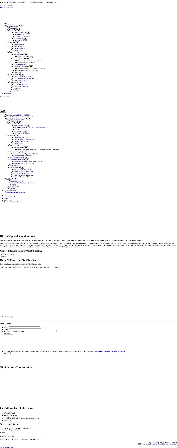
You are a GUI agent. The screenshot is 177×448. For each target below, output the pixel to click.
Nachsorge (3, 256)
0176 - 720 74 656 (6, 7)
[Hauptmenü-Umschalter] (3, 111)
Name (5, 327)
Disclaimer (166, 442)
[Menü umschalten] (22, 26)
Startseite (151, 442)
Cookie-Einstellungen (6, 447)
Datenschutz (158, 442)
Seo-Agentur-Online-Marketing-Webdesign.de (163, 444)
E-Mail (6, 329)
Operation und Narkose (7, 254)
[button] (19, 26)
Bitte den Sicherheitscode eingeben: (14, 331)
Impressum (174, 442)
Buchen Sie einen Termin (7, 317)
